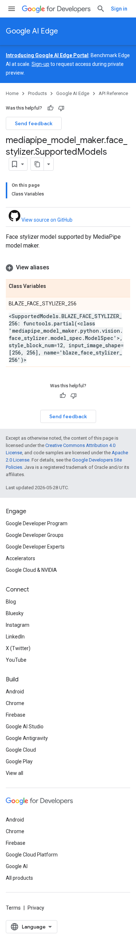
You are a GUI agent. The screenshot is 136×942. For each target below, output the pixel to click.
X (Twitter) (18, 648)
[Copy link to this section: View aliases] (56, 267)
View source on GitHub (46, 220)
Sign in (119, 9)
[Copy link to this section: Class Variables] (53, 286)
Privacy (36, 908)
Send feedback (34, 123)
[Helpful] (50, 108)
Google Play (19, 761)
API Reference (113, 93)
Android (15, 691)
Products (37, 93)
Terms (13, 908)
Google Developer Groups (34, 535)
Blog (11, 602)
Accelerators (20, 558)
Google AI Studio (25, 726)
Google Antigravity (27, 738)
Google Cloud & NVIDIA (31, 570)
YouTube (16, 660)
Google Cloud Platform (32, 855)
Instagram (17, 625)
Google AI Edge (32, 31)
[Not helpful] (61, 108)
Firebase (15, 715)
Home (12, 93)
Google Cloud (21, 750)
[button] (68, 267)
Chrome (15, 703)
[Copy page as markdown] (37, 164)
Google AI (17, 866)
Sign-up (40, 64)
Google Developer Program (36, 523)
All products (19, 878)
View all (14, 773)
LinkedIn (15, 637)
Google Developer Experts (35, 547)
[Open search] (100, 8)
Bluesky (15, 613)
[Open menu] (11, 8)
